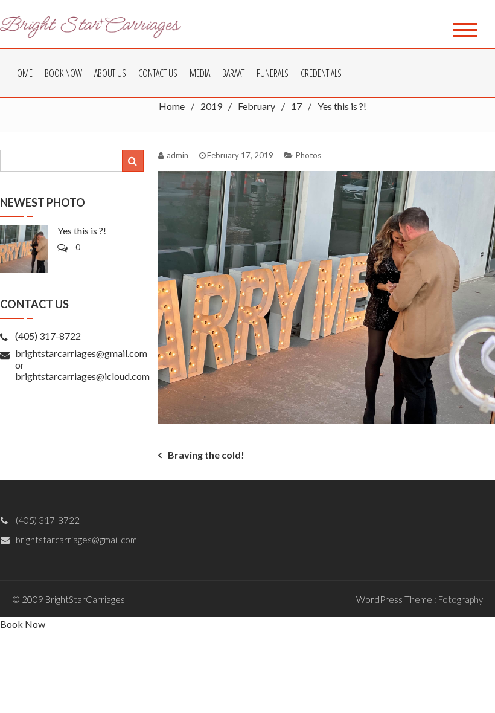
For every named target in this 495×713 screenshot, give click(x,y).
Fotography (460, 599)
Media (200, 73)
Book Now (63, 73)
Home (22, 73)
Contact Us (157, 73)
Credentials (321, 73)
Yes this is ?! (81, 230)
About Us (110, 73)
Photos (308, 155)
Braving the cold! (206, 454)
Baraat (233, 73)
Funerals (273, 73)
